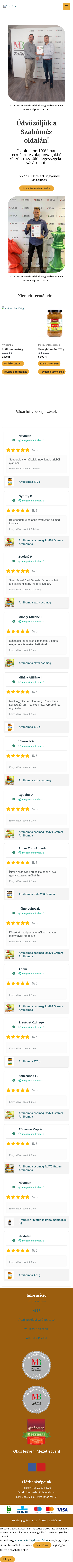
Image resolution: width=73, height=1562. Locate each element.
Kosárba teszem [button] (13, 363)
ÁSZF (36, 1310)
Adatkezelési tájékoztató (37, 1320)
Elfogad (7, 1559)
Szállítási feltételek (36, 1329)
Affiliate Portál (36, 1338)
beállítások (42, 1545)
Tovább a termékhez (15, 371)
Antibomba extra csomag (35, 602)
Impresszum (37, 1301)
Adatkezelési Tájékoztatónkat (31, 1540)
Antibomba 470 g (30, 481)
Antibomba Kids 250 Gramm (37, 894)
